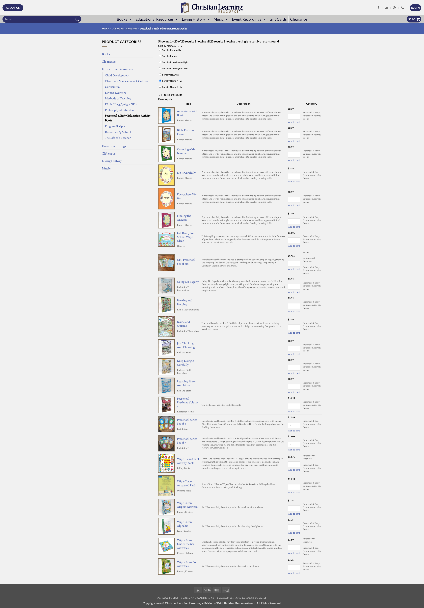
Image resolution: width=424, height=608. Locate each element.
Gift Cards (278, 19)
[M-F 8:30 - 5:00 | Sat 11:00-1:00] (395, 7)
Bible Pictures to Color (187, 132)
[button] (415, 7)
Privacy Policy (168, 597)
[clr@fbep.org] (386, 7)
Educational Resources (154, 19)
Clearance (298, 19)
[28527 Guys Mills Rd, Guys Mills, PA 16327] (379, 7)
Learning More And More (186, 383)
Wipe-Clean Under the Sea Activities (185, 544)
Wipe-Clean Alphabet (184, 523)
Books (122, 19)
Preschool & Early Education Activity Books (127, 117)
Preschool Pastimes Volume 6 (187, 402)
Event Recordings (246, 19)
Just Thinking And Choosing (186, 345)
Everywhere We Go (186, 196)
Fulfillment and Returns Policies (242, 597)
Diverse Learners (115, 92)
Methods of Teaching (118, 98)
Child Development (117, 75)
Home (105, 28)
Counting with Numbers (186, 151)
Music (218, 19)
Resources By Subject (118, 132)
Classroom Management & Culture (126, 81)
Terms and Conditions (197, 597)
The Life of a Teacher (118, 138)
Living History (193, 19)
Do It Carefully (186, 172)
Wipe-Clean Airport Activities (188, 504)
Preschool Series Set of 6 (187, 421)
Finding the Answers (184, 217)
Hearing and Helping (184, 302)
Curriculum (112, 87)
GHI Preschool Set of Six (186, 261)
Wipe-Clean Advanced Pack (186, 483)
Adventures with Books (187, 113)
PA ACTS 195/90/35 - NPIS (121, 104)
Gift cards (109, 153)
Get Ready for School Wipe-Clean (185, 237)
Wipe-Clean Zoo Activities (187, 564)
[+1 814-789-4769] (403, 7)
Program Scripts (115, 126)
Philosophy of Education (120, 110)
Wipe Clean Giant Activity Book (188, 461)
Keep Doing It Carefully (185, 362)
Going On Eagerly (188, 282)
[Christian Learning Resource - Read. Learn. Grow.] (212, 7)
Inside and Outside (183, 323)
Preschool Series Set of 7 (187, 440)
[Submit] (77, 19)
